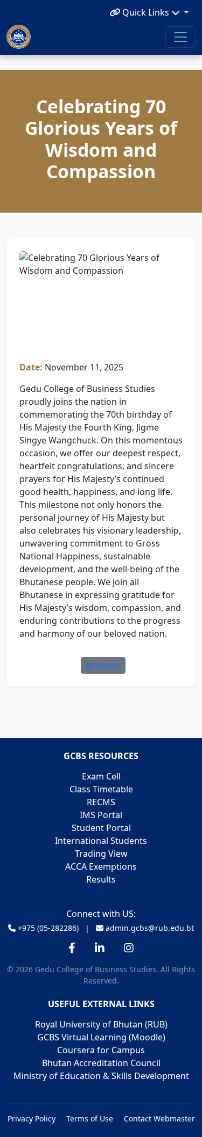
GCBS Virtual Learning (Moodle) (101, 1037)
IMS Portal (101, 815)
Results (101, 879)
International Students (101, 841)
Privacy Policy (31, 1118)
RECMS (101, 802)
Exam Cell (101, 776)
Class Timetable (101, 789)
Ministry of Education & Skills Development (101, 1076)
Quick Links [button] (145, 12)
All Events (103, 665)
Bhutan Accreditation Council (101, 1063)
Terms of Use (89, 1118)
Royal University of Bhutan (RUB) (101, 1024)
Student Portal (101, 828)
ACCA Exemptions (101, 866)
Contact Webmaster (159, 1118)
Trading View (101, 853)
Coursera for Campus (101, 1050)
